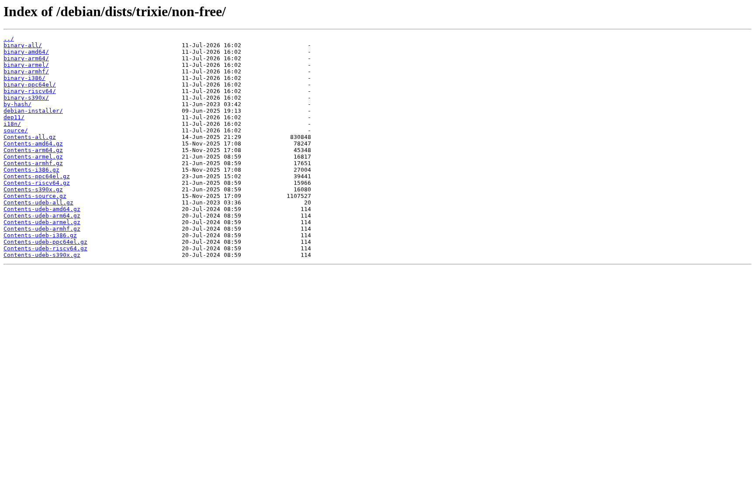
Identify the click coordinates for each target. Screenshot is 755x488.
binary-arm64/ (26, 58)
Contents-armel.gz (33, 156)
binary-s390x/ (26, 97)
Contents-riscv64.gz (36, 183)
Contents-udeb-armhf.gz (41, 228)
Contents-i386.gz (31, 169)
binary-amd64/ (26, 51)
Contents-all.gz (29, 137)
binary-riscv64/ (29, 91)
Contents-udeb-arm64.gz (41, 215)
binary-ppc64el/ (29, 84)
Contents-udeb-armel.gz (41, 222)
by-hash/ (17, 104)
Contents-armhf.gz (33, 163)
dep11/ (13, 117)
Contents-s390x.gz (33, 189)
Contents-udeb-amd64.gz (41, 209)
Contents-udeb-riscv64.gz (45, 248)
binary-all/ (22, 45)
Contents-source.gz (34, 196)
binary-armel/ (26, 65)
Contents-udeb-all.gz (38, 202)
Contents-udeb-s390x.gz (41, 255)
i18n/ (12, 124)
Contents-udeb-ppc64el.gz (45, 242)
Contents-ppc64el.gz (36, 176)
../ (8, 38)
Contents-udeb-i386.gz (40, 235)
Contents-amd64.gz (33, 143)
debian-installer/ (33, 110)
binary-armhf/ (26, 71)
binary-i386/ (24, 78)
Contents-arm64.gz (33, 150)
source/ (15, 130)
